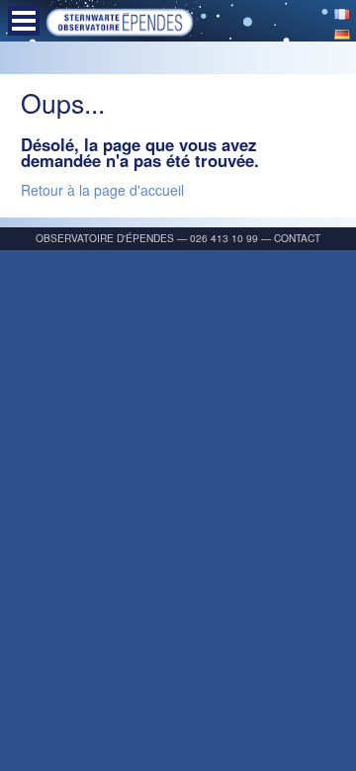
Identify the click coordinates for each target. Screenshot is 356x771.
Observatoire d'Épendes (105, 237)
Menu (24, 21)
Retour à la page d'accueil (102, 190)
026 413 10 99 (224, 237)
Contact (297, 237)
